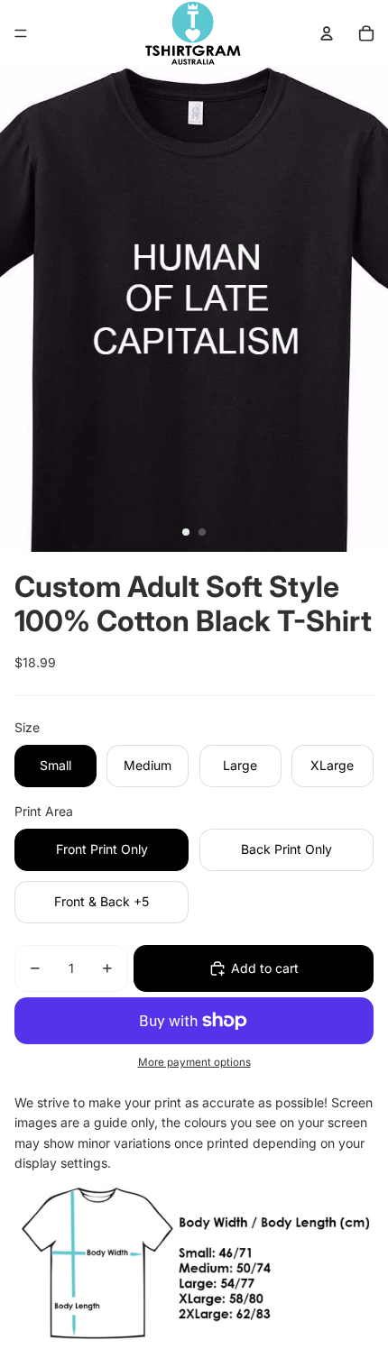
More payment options (194, 1062)
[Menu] (21, 33)
